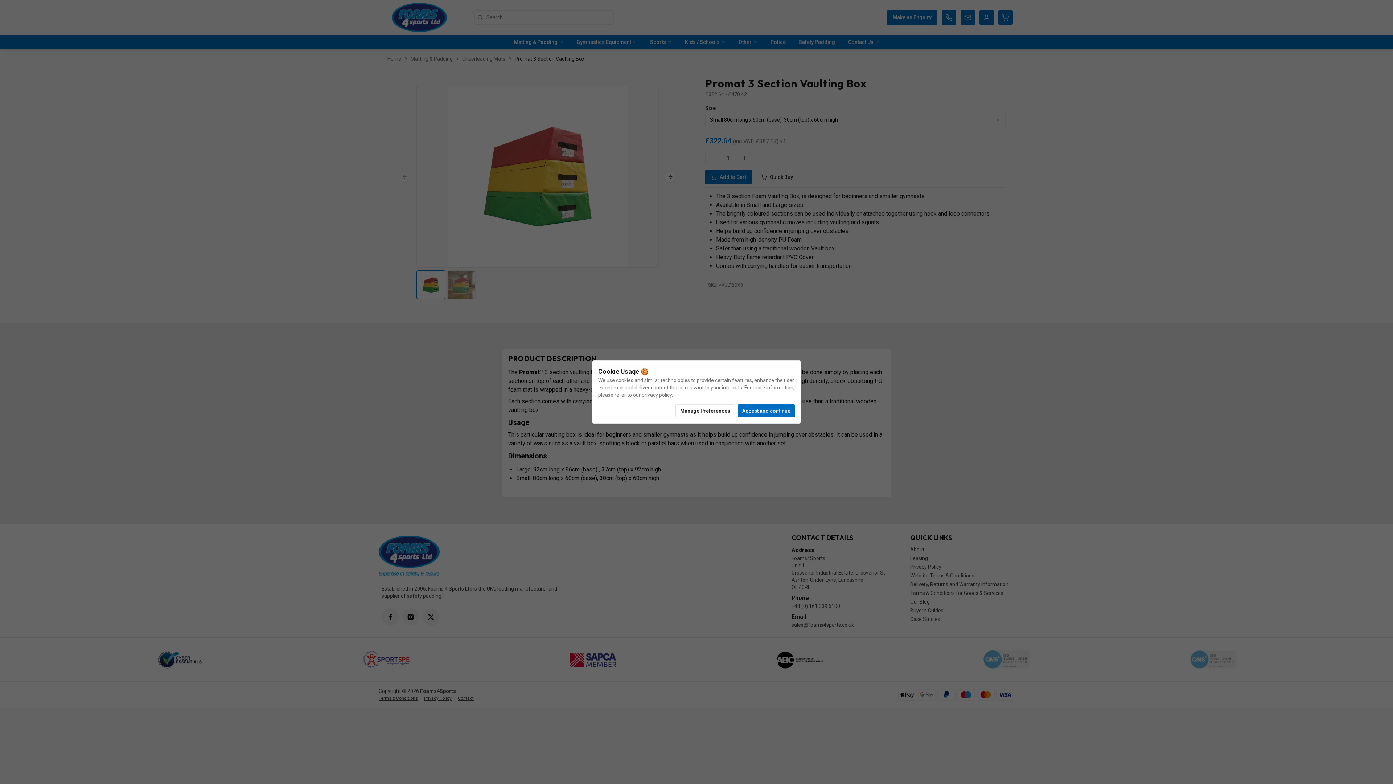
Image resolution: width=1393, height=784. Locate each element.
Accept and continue (766, 411)
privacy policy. (657, 395)
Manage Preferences (705, 411)
